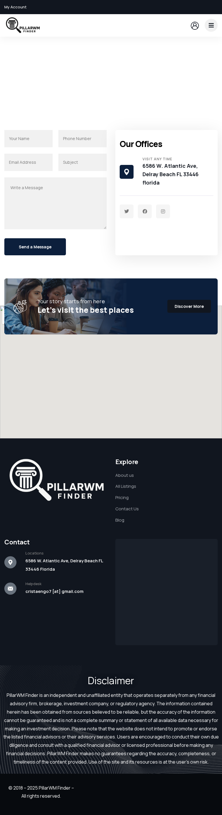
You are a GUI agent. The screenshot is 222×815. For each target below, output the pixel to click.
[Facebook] (145, 211)
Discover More (189, 306)
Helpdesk (33, 583)
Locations (34, 553)
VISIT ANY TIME (157, 159)
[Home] (22, 25)
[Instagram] (163, 211)
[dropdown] (211, 25)
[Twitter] (127, 211)
